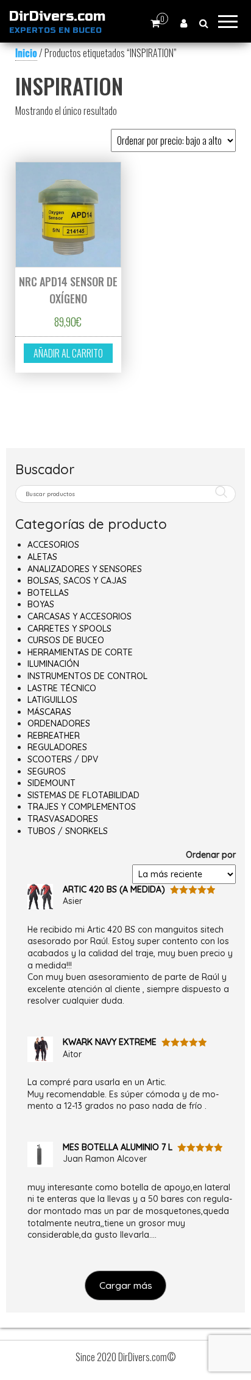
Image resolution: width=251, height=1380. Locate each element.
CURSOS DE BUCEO (65, 640)
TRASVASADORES (62, 818)
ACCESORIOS (53, 544)
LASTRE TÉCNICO (61, 688)
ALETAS (42, 556)
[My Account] (183, 22)
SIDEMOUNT (51, 783)
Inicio (26, 53)
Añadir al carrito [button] (68, 353)
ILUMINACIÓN (53, 663)
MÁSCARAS (49, 711)
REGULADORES (57, 747)
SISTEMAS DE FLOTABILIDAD (83, 795)
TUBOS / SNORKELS (67, 831)
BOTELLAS (48, 592)
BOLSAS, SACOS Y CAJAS (77, 580)
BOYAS (40, 604)
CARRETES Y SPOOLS (69, 628)
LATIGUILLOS (52, 699)
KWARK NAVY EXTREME (110, 1042)
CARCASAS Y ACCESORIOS (79, 616)
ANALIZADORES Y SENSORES (84, 569)
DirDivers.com (57, 16)
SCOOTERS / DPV (62, 759)
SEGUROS (46, 771)
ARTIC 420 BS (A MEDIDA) (114, 889)
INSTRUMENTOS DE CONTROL (87, 676)
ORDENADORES (58, 723)
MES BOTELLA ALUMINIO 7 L (117, 1147)
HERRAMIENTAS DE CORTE (80, 652)
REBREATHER (53, 735)
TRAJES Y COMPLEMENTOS (81, 806)
